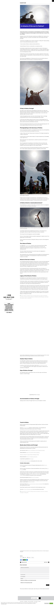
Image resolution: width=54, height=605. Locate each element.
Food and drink (8, 307)
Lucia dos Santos (28, 245)
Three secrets (46, 270)
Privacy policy (21, 601)
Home (9, 303)
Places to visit (8, 305)
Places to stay (9, 308)
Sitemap (39, 601)
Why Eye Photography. (35, 477)
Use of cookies (36, 601)
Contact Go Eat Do (9, 310)
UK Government (26, 427)
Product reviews (9, 309)
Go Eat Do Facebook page (27, 489)
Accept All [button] (51, 603)
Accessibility (25, 601)
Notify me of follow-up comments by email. (28, 580)
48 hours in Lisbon (31, 481)
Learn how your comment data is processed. (41, 588)
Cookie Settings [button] (47, 603)
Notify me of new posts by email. (26, 582)
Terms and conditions (30, 601)
